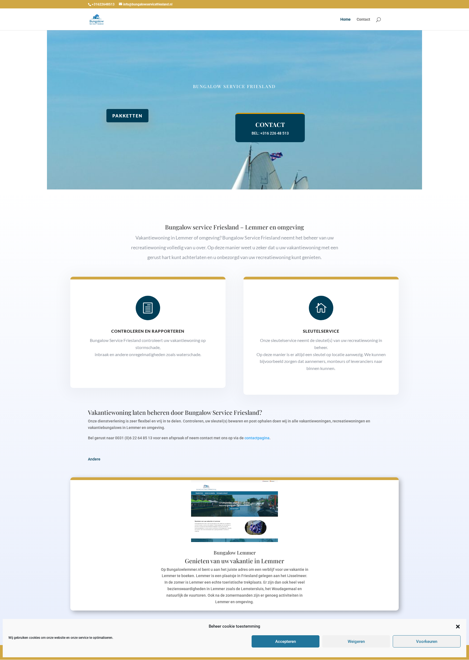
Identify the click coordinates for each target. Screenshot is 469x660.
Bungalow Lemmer (235, 552)
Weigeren (356, 641)
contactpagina (257, 438)
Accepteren (285, 641)
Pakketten (127, 115)
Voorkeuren (426, 641)
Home (345, 19)
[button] (458, 626)
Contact (363, 19)
